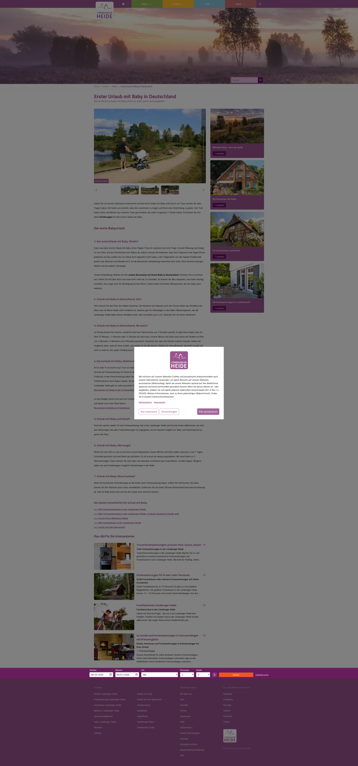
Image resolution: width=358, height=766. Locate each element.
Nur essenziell (149, 411)
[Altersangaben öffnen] (214, 675)
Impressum (159, 402)
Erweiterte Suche (261, 675)
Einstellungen (169, 411)
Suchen (236, 674)
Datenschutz (145, 402)
